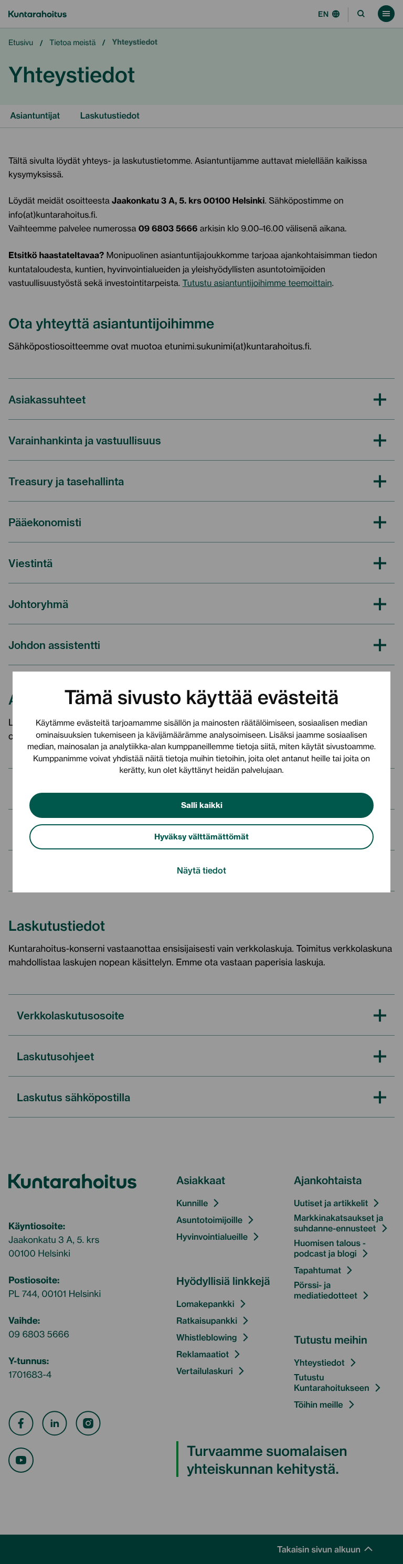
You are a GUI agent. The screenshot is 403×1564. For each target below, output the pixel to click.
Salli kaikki (201, 804)
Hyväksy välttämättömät (201, 836)
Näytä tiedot (201, 870)
